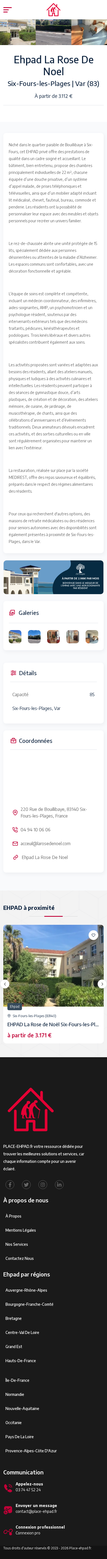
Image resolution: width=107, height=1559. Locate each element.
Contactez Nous (19, 1258)
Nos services (16, 1244)
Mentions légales (20, 1230)
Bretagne (13, 1318)
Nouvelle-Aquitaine (22, 1408)
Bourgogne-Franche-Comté (29, 1304)
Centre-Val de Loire (22, 1332)
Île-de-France (17, 1380)
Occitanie (13, 1422)
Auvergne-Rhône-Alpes (26, 1290)
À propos (13, 1216)
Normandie (14, 1394)
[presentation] (5, 984)
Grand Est (13, 1346)
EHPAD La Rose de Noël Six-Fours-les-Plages (56, 1024)
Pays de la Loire (19, 1436)
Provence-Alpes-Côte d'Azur (31, 1450)
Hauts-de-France (20, 1360)
